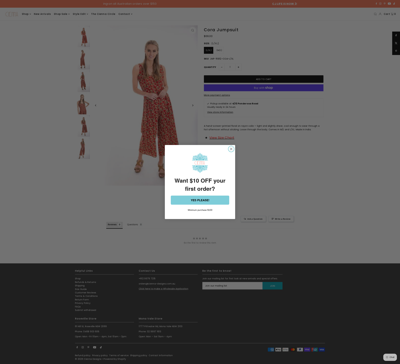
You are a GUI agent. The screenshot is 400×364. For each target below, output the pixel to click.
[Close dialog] (231, 149)
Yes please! (200, 200)
